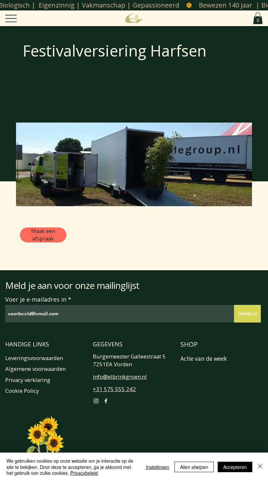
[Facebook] (106, 401)
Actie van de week (203, 358)
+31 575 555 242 (114, 389)
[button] (258, 18)
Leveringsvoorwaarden (34, 358)
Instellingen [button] (157, 467)
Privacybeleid (84, 473)
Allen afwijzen (194, 467)
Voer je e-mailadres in (35, 299)
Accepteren (235, 467)
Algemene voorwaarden (35, 369)
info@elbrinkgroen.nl (120, 376)
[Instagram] (96, 401)
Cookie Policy (22, 390)
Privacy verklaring (27, 380)
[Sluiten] (260, 467)
